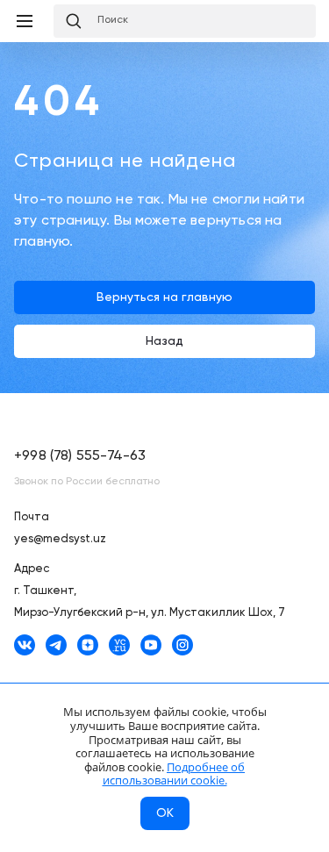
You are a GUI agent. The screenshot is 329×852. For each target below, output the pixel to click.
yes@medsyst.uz (60, 539)
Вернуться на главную (164, 297)
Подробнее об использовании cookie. (174, 774)
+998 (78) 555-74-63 (80, 456)
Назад (164, 341)
